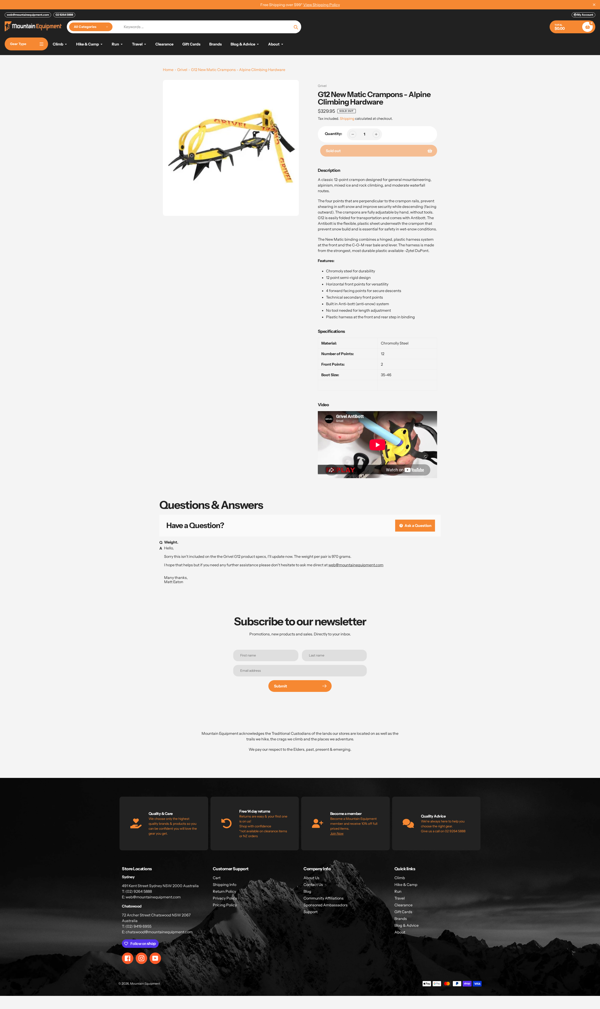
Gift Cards (403, 911)
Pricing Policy (225, 905)
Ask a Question (417, 525)
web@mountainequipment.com (28, 14)
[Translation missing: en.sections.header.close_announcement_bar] (594, 4)
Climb (399, 877)
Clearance (403, 905)
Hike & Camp (405, 884)
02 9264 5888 (64, 14)
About (399, 932)
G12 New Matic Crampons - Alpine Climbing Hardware (238, 69)
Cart (217, 877)
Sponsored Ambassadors (326, 905)
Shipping (347, 118)
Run (397, 891)
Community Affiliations (324, 898)
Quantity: (333, 133)
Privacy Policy (225, 898)
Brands (400, 918)
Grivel (182, 69)
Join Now (337, 833)
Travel (399, 898)
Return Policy (224, 891)
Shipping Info (224, 884)
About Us (311, 877)
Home (168, 69)
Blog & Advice (406, 925)
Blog (307, 891)
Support (311, 911)
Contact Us (313, 884)
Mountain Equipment (145, 983)
